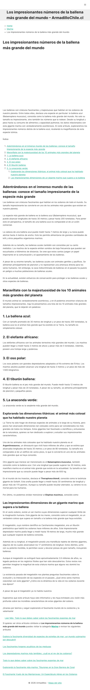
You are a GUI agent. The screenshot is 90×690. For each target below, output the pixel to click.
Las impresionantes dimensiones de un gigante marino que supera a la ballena (48, 178)
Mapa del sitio (55, 683)
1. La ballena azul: (15, 155)
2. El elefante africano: (17, 159)
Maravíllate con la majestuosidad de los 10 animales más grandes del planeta (43, 152)
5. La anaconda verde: (17, 168)
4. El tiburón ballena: (16, 165)
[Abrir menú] (85, 4)
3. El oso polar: (14, 162)
